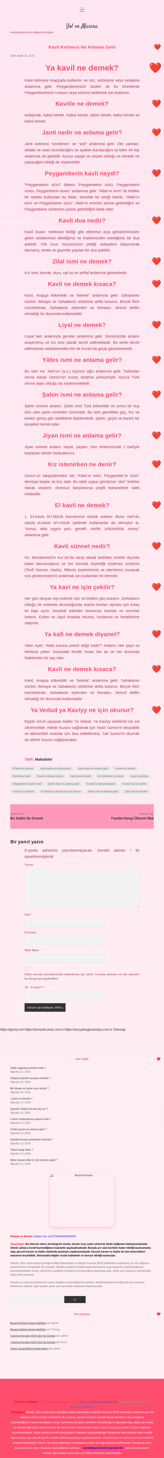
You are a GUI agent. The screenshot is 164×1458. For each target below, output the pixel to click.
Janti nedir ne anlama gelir (55, 768)
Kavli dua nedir (21, 776)
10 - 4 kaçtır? (34, 987)
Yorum (29, 864)
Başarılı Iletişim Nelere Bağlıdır (28, 1323)
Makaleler (44, 759)
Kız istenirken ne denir (111, 776)
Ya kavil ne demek (23, 791)
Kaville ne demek (125, 768)
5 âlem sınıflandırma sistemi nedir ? (30, 1119)
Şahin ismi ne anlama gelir (63, 783)
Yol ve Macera (82, 26)
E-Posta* (30, 932)
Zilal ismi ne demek (136, 791)
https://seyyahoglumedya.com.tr (88, 1029)
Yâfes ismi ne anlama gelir (103, 791)
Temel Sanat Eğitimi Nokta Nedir (29, 1348)
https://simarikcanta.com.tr (44, 1029)
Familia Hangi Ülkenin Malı (132, 818)
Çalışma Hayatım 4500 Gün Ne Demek (32, 1335)
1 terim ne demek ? (21, 1098)
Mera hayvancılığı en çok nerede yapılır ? (34, 1160)
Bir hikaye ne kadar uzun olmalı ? (29, 1088)
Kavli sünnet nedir (80, 776)
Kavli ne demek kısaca (50, 776)
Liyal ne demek (139, 776)
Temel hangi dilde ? (21, 1149)
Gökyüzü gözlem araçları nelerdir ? (30, 1078)
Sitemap (119, 1029)
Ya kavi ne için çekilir (134, 783)
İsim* (28, 914)
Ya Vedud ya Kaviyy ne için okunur (61, 791)
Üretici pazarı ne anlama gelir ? (28, 1129)
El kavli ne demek (23, 768)
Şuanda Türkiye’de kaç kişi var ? (29, 1108)
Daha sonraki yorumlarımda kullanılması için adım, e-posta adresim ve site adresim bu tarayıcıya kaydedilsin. (82, 976)
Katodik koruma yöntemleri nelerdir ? (31, 1139)
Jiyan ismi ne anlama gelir (93, 768)
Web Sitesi (32, 950)
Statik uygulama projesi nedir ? (28, 1067)
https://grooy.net (12, 1029)
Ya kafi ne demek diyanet (100, 783)
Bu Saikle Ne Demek (26, 818)
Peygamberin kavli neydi (27, 783)
